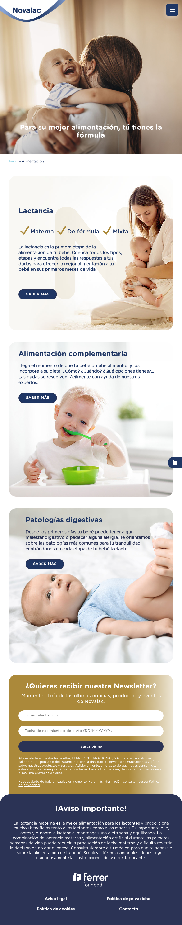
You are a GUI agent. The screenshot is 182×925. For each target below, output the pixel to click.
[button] (172, 10)
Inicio (13, 161)
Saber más (37, 294)
